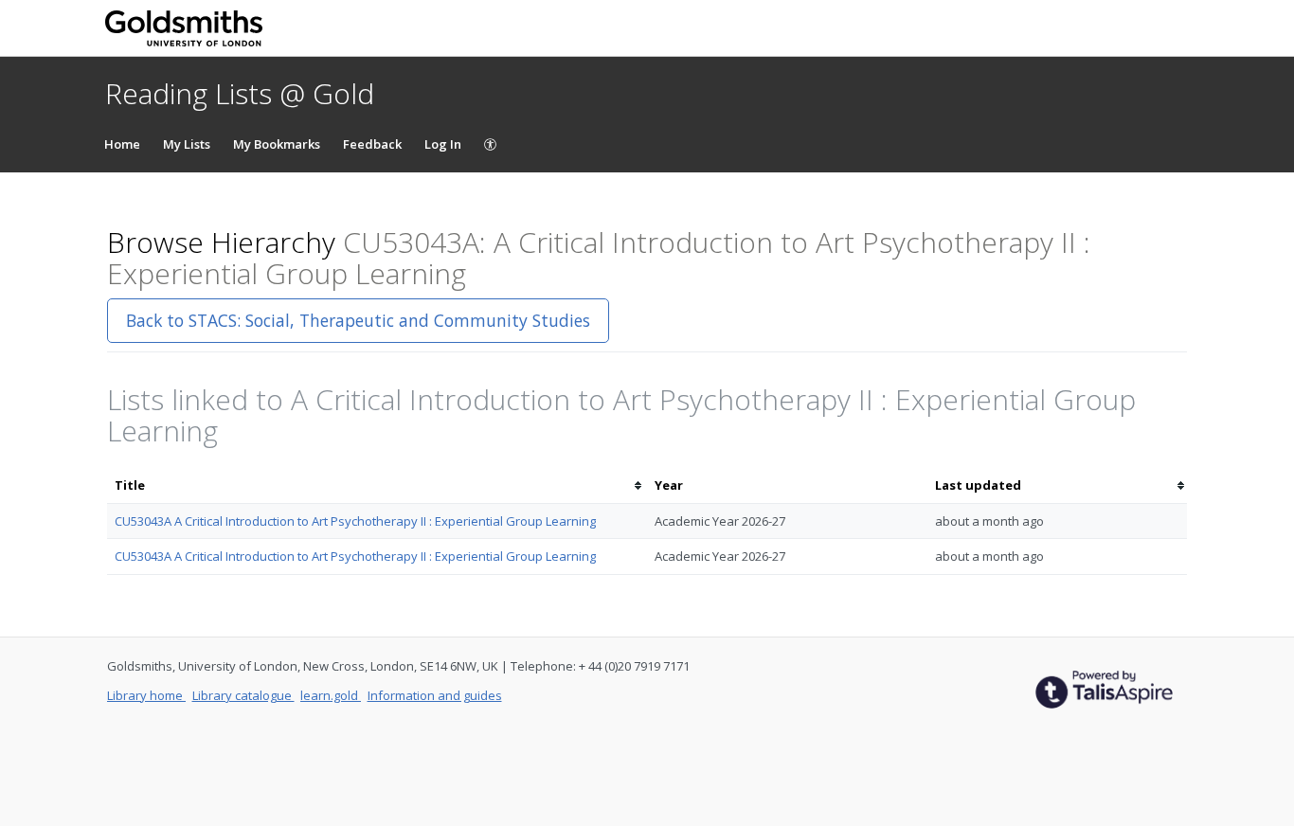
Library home (146, 695)
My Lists (186, 144)
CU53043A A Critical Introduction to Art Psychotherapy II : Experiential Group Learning (355, 521)
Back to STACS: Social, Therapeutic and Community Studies (358, 320)
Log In (442, 144)
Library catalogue (243, 695)
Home (122, 144)
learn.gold (330, 695)
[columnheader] (377, 485)
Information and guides (435, 695)
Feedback (372, 144)
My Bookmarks (276, 144)
